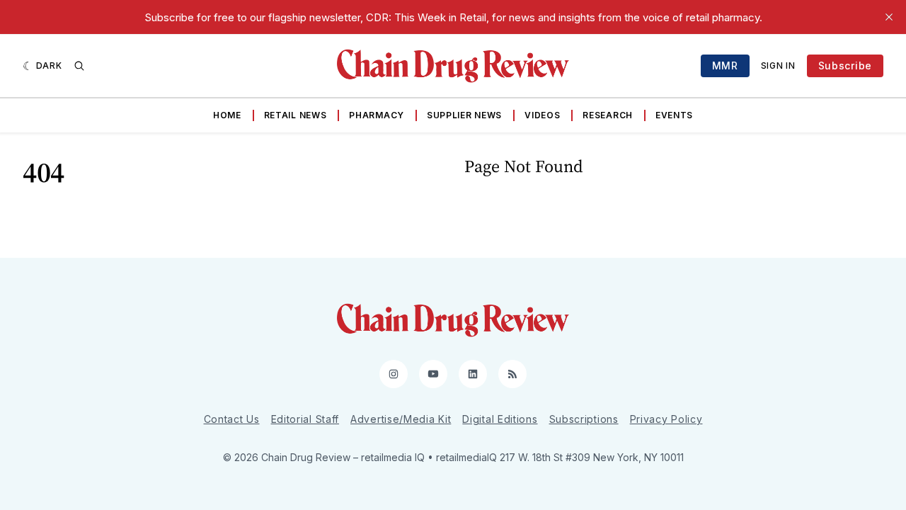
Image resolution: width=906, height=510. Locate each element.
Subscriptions (584, 419)
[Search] (79, 66)
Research (608, 115)
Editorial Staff (305, 419)
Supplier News (464, 115)
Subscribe (845, 66)
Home (227, 115)
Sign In (778, 65)
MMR (725, 66)
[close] (889, 17)
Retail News (295, 115)
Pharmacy (376, 115)
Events (674, 115)
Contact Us (232, 419)
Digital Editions (499, 419)
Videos (542, 115)
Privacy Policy (666, 419)
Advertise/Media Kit (400, 419)
